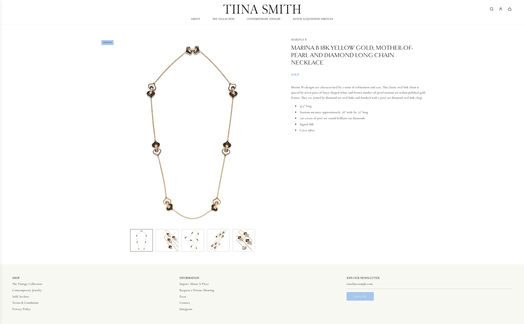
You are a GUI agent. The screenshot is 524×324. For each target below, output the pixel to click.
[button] (101, 131)
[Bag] (509, 9)
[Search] (491, 9)
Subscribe (360, 296)
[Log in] (500, 9)
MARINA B (299, 39)
